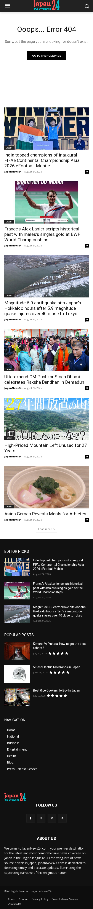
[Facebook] (30, 818)
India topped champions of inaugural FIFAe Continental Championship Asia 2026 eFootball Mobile (42, 160)
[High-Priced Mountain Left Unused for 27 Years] (46, 419)
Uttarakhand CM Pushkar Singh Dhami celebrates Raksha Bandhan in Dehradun (44, 379)
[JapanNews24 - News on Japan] (46, 797)
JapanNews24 (12, 171)
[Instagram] (41, 818)
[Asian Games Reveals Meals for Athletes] (46, 487)
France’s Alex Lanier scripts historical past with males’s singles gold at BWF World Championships (42, 234)
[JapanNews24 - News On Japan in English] (46, 5)
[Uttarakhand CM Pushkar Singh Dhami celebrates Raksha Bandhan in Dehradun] (46, 350)
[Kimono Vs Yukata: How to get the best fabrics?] (17, 651)
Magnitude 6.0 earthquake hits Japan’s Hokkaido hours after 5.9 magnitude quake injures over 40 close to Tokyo (42, 308)
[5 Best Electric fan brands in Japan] (17, 674)
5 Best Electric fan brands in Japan (56, 667)
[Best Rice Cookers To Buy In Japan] (17, 697)
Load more (45, 529)
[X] (62, 818)
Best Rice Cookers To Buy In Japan (56, 690)
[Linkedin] (52, 818)
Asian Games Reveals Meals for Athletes (45, 513)
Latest (9, 147)
